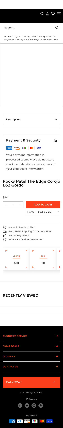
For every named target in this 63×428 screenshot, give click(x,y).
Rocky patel (30, 36)
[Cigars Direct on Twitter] (27, 405)
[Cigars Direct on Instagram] (34, 405)
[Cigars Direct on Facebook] (20, 405)
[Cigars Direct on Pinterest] (40, 405)
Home (7, 36)
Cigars (17, 36)
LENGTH (16, 256)
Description (13, 119)
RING (43, 256)
